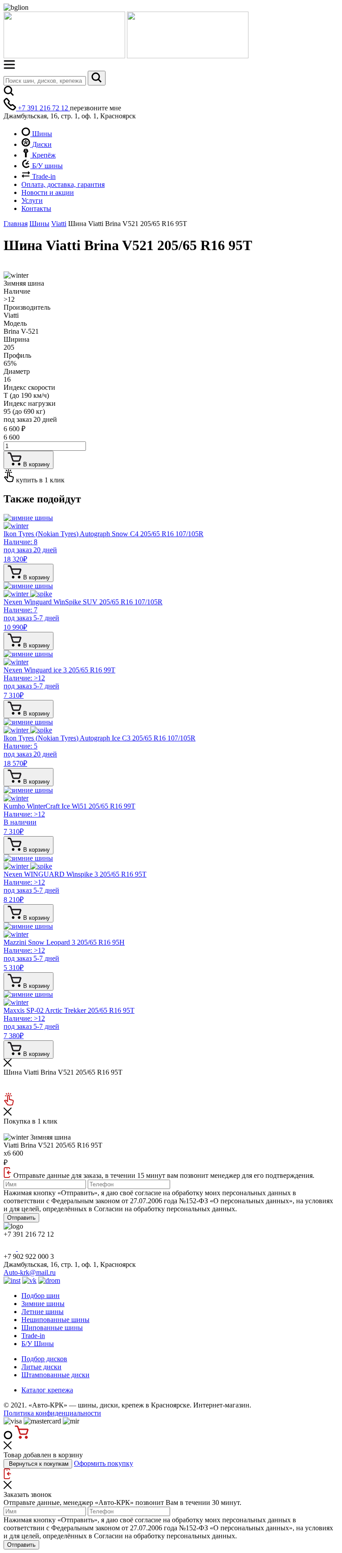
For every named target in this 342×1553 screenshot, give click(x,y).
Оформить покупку (103, 1463)
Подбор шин (40, 1295)
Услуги (32, 200)
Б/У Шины (37, 1343)
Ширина (16, 339)
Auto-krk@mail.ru (30, 1272)
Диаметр (17, 371)
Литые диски (41, 1367)
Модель (15, 323)
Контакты (36, 208)
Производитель (27, 307)
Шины (41, 134)
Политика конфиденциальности (52, 1413)
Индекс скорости (29, 387)
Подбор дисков (44, 1359)
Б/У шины (46, 166)
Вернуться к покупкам (38, 1463)
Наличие (17, 291)
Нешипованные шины (55, 1319)
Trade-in (43, 176)
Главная (16, 223)
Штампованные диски (55, 1375)
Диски (41, 144)
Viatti (58, 223)
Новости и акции (47, 192)
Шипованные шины (52, 1327)
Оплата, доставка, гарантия (63, 184)
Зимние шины (43, 1303)
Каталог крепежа (47, 1390)
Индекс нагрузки (30, 403)
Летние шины (42, 1311)
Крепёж (43, 155)
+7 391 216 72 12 (43, 108)
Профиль (17, 355)
